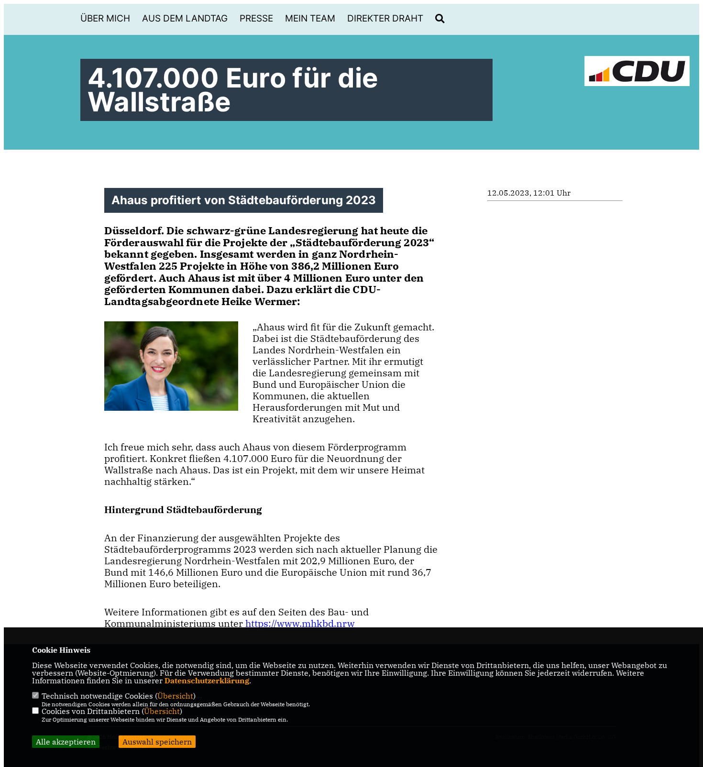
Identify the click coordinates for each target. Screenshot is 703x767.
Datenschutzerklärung (207, 680)
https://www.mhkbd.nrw (300, 623)
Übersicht (175, 696)
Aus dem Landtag (185, 18)
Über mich (105, 18)
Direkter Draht (385, 18)
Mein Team (310, 18)
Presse (256, 18)
